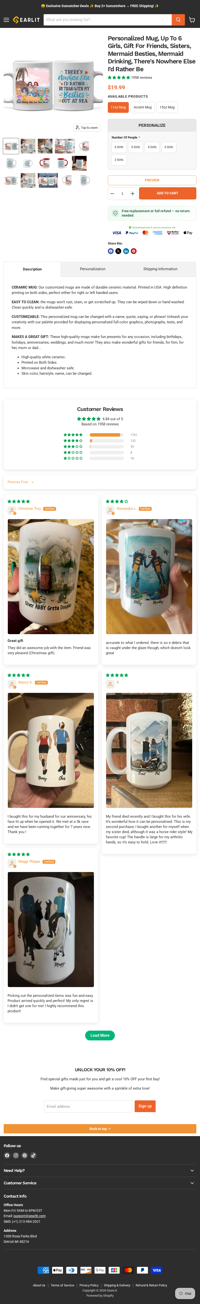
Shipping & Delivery (117, 1285)
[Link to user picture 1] (51, 577)
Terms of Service (62, 1285)
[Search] (178, 19)
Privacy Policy (89, 1285)
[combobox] (108, 19)
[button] (119, 77)
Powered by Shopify (100, 1295)
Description (32, 269)
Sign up (145, 1106)
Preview (152, 180)
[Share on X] (118, 251)
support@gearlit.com (29, 1216)
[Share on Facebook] (111, 251)
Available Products (128, 96)
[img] (19, 501)
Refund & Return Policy (151, 1285)
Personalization (92, 269)
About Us (39, 1285)
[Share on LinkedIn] (126, 251)
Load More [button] (100, 1035)
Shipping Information (160, 269)
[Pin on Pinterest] (134, 251)
